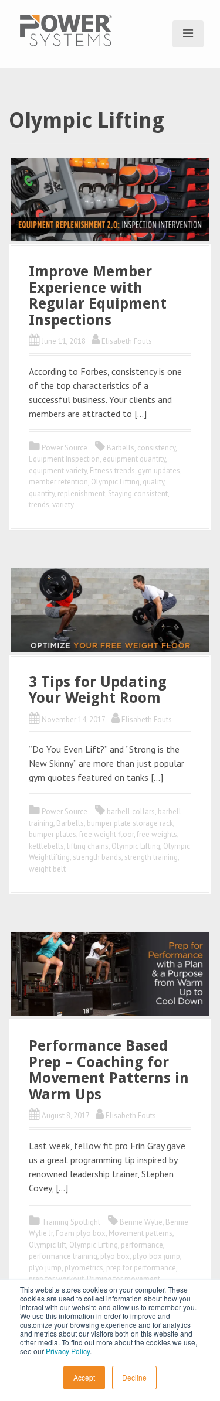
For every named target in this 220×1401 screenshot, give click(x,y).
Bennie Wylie (141, 1222)
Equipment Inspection (64, 459)
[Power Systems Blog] (66, 29)
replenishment (81, 493)
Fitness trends (112, 471)
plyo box (115, 1256)
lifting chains (88, 846)
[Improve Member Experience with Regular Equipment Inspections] (110, 198)
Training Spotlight (71, 1222)
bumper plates (52, 834)
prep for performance (141, 1268)
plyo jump (45, 1268)
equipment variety (58, 471)
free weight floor (106, 834)
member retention (58, 482)
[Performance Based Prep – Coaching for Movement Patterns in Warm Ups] (110, 973)
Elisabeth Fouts (126, 341)
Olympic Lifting (115, 482)
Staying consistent (138, 493)
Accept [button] (84, 1377)
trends (39, 505)
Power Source (64, 448)
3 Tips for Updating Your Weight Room (98, 690)
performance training (63, 1256)
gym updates (159, 471)
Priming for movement (123, 1279)
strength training (151, 857)
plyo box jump (156, 1256)
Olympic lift (47, 1245)
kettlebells (46, 846)
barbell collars (131, 811)
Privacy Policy (68, 1351)
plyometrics (84, 1268)
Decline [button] (134, 1377)
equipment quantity (134, 459)
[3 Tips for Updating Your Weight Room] (110, 608)
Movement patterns (140, 1233)
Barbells (120, 448)
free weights (157, 834)
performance (142, 1245)
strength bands (97, 857)
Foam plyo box (81, 1233)
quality (153, 482)
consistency (156, 448)
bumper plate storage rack (130, 823)
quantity (42, 493)
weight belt (47, 869)
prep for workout (56, 1279)
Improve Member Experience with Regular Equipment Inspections (98, 296)
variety (63, 505)
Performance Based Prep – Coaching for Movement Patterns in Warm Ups (109, 1070)
